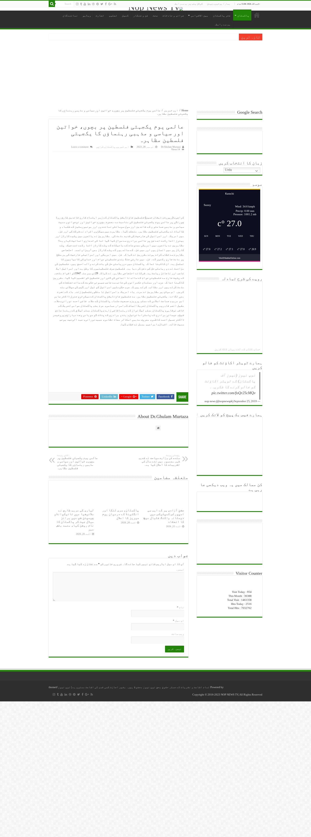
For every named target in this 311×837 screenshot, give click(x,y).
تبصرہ (180, 569)
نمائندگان (70, 15)
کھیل (125, 15)
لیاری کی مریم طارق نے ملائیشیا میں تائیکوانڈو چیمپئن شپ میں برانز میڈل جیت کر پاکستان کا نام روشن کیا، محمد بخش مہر (74, 519)
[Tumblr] (81, 4)
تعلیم (113, 15)
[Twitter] (102, 4)
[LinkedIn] (89, 4)
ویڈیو (87, 15)
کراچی (100, 147)
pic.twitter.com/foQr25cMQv (234, 393)
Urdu (229, 169)
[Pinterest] (97, 4)
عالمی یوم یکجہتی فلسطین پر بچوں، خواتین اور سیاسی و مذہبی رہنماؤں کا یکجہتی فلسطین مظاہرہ (77, 462)
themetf (53, 687)
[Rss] (115, 4)
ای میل (178, 620)
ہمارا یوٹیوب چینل (218, 3)
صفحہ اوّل (256, 15)
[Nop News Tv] (155, 9)
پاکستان (243, 15)
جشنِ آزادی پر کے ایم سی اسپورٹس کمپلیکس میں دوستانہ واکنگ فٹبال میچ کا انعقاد (163, 515)
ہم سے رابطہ (222, 24)
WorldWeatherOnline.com (229, 258)
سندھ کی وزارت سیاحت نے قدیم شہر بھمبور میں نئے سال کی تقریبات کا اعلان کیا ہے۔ (159, 460)
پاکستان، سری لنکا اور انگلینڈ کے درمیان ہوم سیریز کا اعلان (120, 514)
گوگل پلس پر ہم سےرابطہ (188, 3)
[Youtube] (85, 4)
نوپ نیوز (63, 687)
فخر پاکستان (222, 15)
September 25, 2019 (245, 401)
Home (185, 110)
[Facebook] (106, 4)
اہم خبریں (171, 110)
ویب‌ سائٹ (178, 634)
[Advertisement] (155, 72)
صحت (155, 15)
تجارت (100, 15)
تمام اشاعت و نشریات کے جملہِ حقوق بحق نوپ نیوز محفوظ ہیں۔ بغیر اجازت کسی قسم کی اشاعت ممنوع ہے (141, 687)
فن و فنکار (140, 15)
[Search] (52, 4)
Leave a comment (79, 147)
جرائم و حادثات (173, 15)
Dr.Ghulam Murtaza (170, 147)
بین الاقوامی (199, 15)
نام (180, 607)
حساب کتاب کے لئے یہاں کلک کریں (237, 349)
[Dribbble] (93, 4)
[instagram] (77, 4)
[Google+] (110, 4)
